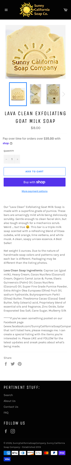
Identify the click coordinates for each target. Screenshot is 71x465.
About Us (9, 401)
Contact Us (11, 406)
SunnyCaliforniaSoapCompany (29, 443)
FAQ (6, 412)
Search (8, 395)
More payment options (35, 191)
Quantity (9, 151)
